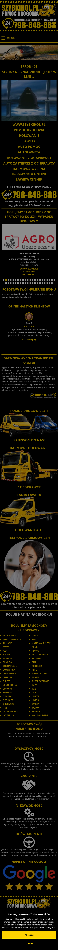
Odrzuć (29, 943)
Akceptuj (29, 934)
